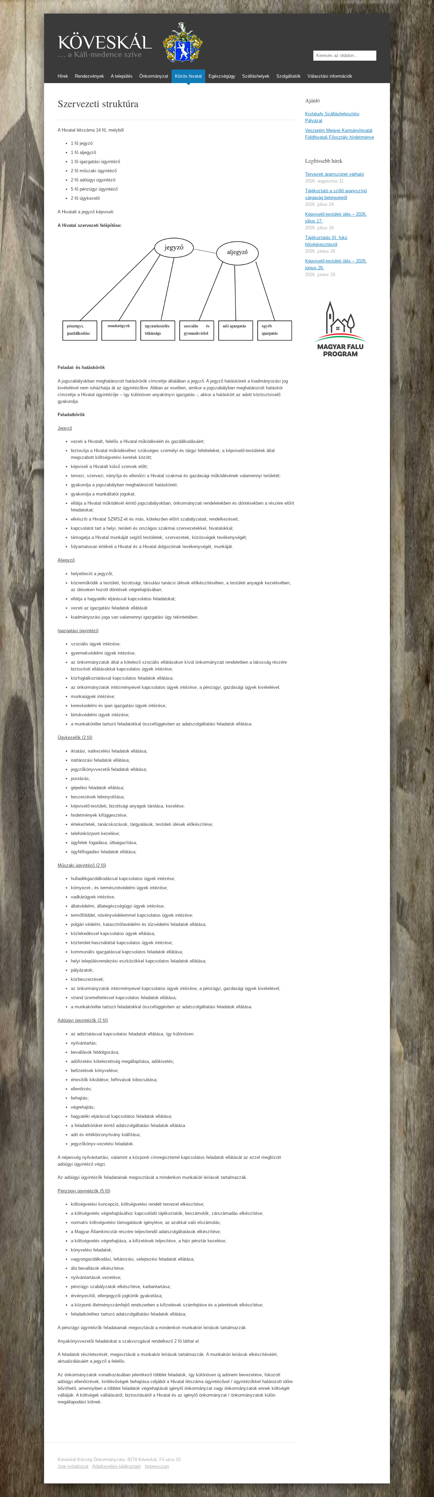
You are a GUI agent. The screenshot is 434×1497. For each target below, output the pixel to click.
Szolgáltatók (288, 76)
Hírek (63, 76)
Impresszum (157, 1466)
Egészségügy (222, 76)
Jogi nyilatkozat (73, 1466)
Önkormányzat (153, 76)
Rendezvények (89, 76)
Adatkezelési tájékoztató (116, 1466)
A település (122, 76)
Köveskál (105, 42)
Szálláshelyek (256, 76)
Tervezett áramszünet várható (334, 174)
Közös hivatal (188, 76)
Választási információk (330, 76)
